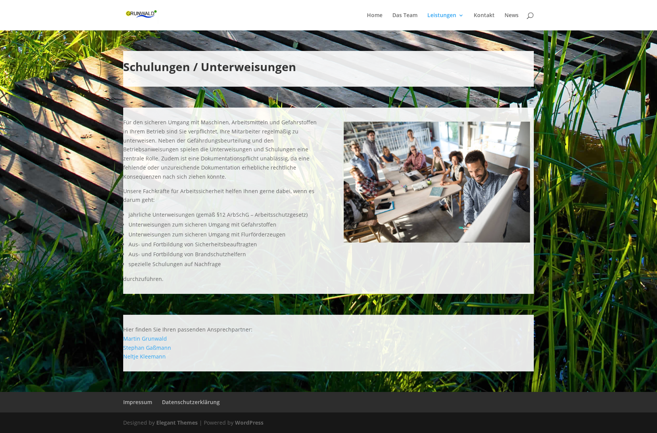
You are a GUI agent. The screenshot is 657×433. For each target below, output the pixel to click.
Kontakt (484, 16)
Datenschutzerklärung (191, 402)
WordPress (249, 422)
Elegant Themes (177, 422)
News (512, 16)
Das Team (404, 16)
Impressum (137, 402)
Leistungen (441, 16)
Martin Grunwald (145, 338)
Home (374, 16)
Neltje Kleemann (144, 356)
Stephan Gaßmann (147, 347)
